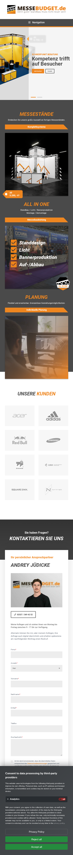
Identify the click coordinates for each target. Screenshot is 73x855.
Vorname (15, 679)
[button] (36, 668)
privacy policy (59, 823)
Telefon (14, 723)
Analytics (14, 799)
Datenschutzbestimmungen (37, 763)
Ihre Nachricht (17, 737)
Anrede (14, 663)
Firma (13, 650)
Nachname (15, 694)
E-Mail (14, 708)
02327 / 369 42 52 (25, 614)
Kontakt (50, 71)
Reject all (36, 839)
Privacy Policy (36, 831)
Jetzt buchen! (38, 71)
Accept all (36, 846)
